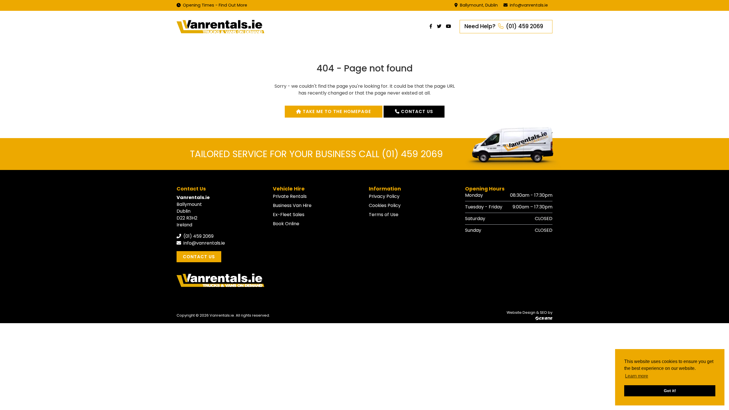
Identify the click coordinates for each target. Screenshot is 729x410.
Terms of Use (383, 214)
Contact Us (199, 257)
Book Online (286, 223)
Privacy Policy (384, 196)
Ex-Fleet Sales (288, 214)
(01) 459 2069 (198, 236)
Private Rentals (290, 196)
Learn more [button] (636, 376)
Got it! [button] (670, 390)
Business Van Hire (292, 205)
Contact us (416, 111)
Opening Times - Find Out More (214, 5)
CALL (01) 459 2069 (401, 153)
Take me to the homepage (336, 111)
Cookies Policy (385, 205)
